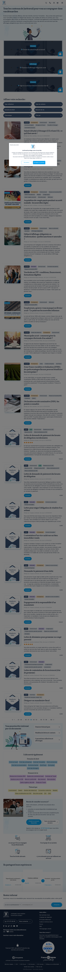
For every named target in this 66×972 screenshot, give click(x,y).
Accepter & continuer (39, 162)
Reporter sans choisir (14, 144)
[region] (33, 154)
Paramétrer (26, 162)
